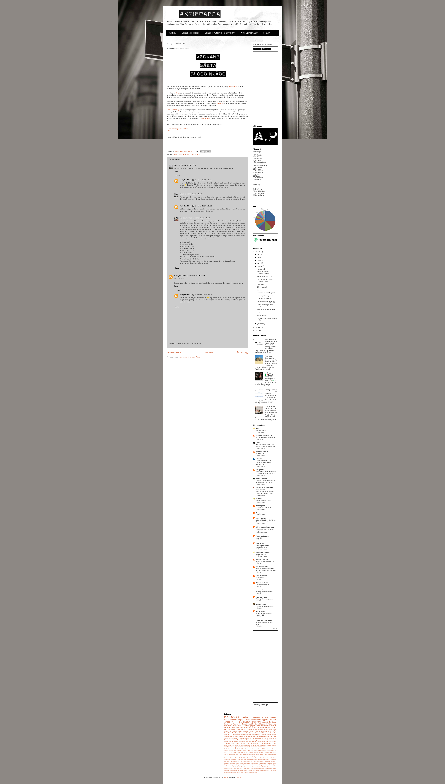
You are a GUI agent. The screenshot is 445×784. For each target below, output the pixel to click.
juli (258, 254)
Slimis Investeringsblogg (265, 527)
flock (274, 768)
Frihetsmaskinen (262, 566)
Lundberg (226, 756)
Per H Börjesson (238, 759)
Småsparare (255, 763)
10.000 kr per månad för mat (264, 606)
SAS (271, 761)
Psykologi (247, 761)
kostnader (263, 745)
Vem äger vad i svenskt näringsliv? (220, 33)
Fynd (225, 752)
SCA (252, 724)
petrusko (259, 459)
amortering (227, 745)
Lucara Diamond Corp (270, 754)
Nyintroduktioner (253, 720)
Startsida (172, 33)
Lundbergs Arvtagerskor (265, 296)
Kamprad (267, 752)
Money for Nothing (173, 110)
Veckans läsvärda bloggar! (266, 293)
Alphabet (273, 747)
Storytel (226, 765)
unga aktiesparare (250, 727)
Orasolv (257, 757)
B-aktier (233, 748)
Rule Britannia (266, 761)
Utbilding (264, 766)
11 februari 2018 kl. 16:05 (196, 276)
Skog (233, 727)
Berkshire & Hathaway (251, 748)
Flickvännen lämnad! (264, 299)
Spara (226, 731)
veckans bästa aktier (247, 747)
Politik (270, 729)
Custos (274, 748)
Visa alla (275, 628)
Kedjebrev (273, 752)
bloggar (175, 154)
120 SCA (256, 174)
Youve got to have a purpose (265, 599)
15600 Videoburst (259, 192)
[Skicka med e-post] (201, 151)
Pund (252, 761)
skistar (257, 722)
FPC (267, 724)
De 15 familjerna (237, 750)
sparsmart (238, 747)
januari (259, 324)
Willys (238, 729)
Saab (274, 761)
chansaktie (261, 768)
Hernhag (251, 740)
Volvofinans (240, 768)
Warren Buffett (255, 734)
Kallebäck (261, 752)
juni (258, 257)
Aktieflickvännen (269, 717)
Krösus (210, 112)
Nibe (254, 741)
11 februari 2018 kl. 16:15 (203, 295)
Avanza (245, 726)
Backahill (237, 748)
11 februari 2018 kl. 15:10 (187, 165)
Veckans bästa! (262, 315)
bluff (234, 736)
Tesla (232, 743)
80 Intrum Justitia (259, 195)
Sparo (178, 93)
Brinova (269, 738)
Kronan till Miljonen (263, 552)
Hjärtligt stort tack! (261, 554)
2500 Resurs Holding (260, 165)
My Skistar (249, 741)
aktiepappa (241, 720)
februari (260, 269)
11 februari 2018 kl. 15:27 (193, 194)
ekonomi (243, 729)
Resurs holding (240, 722)
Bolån (274, 731)
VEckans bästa (194, 154)
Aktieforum (235, 738)
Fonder (226, 734)
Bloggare (264, 720)
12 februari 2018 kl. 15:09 (201, 218)
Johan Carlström (248, 752)
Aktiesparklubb (266, 747)
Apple (225, 748)
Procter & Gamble (234, 761)
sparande (231, 747)
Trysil (250, 766)
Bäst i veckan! (262, 287)
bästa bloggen (184, 154)
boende (234, 745)
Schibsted (232, 763)
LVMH (169, 131)
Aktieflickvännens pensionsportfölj (263, 272)
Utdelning (256, 717)
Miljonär (259, 756)
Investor (250, 722)
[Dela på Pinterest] (210, 151)
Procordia (226, 761)
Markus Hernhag (229, 741)
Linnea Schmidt (205, 118)
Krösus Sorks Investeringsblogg (262, 544)
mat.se (258, 736)
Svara (176, 171)
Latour (257, 754)
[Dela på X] (205, 151)
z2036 (258, 443)
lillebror (269, 745)
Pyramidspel (269, 356)
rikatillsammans (265, 736)
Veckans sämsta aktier (230, 768)
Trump (237, 743)
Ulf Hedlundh (254, 743)
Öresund (251, 731)
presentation (263, 770)
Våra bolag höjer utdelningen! (266, 309)
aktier (233, 720)
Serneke (244, 763)
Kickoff (264, 740)
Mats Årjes (238, 741)
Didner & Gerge (249, 733)
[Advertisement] (265, 87)
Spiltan (259, 290)
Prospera (242, 761)
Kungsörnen (232, 754)
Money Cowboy (261, 479)
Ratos (233, 729)
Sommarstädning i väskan (264, 500)
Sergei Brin (239, 763)
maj (258, 260)
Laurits (261, 754)
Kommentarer (271, 740)
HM (232, 722)
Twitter (235, 731)
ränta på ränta (271, 770)
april (259, 263)
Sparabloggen (262, 763)
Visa (241, 734)
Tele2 (230, 731)
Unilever (259, 766)
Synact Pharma (265, 765)
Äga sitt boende (253, 772)
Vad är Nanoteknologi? (264, 276)
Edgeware (260, 750)
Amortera (254, 729)
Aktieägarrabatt (244, 738)
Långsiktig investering (264, 620)
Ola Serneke (250, 757)
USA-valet (254, 766)
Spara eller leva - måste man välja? (271, 407)
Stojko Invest (260, 611)
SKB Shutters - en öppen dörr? (265, 437)
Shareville (227, 727)
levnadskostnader (243, 770)
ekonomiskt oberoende (244, 745)
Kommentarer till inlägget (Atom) (189, 357)
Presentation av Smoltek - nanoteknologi (265, 280)
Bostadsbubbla (260, 724)
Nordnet (273, 726)
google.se (256, 745)
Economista (254, 750)
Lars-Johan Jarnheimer (249, 754)
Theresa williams (186, 218)
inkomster (226, 770)
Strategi (231, 765)
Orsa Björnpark (267, 757)
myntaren (259, 498)
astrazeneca (247, 768)
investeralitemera (262, 590)
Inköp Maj (259, 538)
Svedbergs (236, 765)
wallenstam (258, 747)
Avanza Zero (262, 738)
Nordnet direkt (234, 757)
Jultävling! (268, 373)
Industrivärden (265, 726)
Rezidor (256, 761)
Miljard (254, 756)
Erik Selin (273, 733)
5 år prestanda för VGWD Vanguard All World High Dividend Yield (263, 462)
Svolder (227, 720)
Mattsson (240, 756)
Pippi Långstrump (248, 759)
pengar (250, 770)
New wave (269, 756)
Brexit (226, 733)
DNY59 (226, 777)
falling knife (239, 736)
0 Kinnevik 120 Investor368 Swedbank (258, 169)
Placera (255, 759)
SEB (274, 729)
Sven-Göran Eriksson (245, 765)
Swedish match (256, 765)
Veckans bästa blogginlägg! (266, 302)
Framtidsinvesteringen (264, 435)
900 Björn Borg (258, 172)
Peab (270, 741)
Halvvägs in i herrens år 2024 (265, 592)
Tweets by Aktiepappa (260, 705)
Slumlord (249, 763)
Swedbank (239, 727)
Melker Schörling (248, 756)
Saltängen (227, 763)
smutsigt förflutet (236, 772)
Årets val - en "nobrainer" (263, 507)
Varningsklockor (271, 766)
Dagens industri (228, 750)
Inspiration (257, 740)
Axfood (227, 722)
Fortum (274, 750)
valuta (246, 772)
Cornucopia (228, 740)
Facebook (244, 740)
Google (273, 727)
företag (245, 731)
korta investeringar (249, 736)
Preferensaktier (262, 759)
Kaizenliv (256, 752)
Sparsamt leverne (262, 559)
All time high (253, 738)
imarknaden (233, 86)
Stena (274, 763)
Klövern (226, 754)
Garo (229, 752)
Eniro (264, 750)
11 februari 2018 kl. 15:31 (203, 206)
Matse (244, 741)
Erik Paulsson (265, 733)
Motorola (263, 756)
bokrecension (254, 768)
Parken (232, 759)
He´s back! (260, 284)
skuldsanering (228, 772)
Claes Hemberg (233, 733)
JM (230, 734)
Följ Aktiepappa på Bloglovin (262, 44)
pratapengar (256, 770)
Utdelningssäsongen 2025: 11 (265, 561)
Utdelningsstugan (265, 743)
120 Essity (256, 176)
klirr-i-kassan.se (261, 575)
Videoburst (236, 724)
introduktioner (233, 770)
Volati (274, 743)
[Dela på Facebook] (208, 151)
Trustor (242, 743)
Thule (270, 765)
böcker (240, 731)
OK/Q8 (240, 757)
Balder (242, 748)
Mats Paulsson (234, 756)
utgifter (243, 772)
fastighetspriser (269, 768)
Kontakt (266, 33)
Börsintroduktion (240, 717)
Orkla (261, 757)
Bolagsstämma (245, 724)
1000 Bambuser (258, 193)
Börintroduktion (262, 748)
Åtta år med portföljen (262, 585)
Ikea (242, 752)
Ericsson (257, 733)
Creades (241, 733)
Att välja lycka (261, 604)
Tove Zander (244, 766)
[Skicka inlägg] (197, 151)
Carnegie (269, 748)
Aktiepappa (260, 470)
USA (247, 743)
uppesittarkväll (237, 726)
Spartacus (269, 763)
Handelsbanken (263, 729)
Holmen (226, 724)
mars (259, 266)
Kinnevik (272, 720)
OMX (244, 757)
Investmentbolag (265, 722)
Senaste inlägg (174, 352)
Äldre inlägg (242, 352)
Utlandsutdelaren (262, 583)
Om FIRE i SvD (260, 453)
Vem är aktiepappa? (190, 33)
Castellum (259, 178)
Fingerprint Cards (254, 726)
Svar (178, 176)
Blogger (238, 777)
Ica (231, 724)
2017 (257, 327)
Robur (260, 761)
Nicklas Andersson (262, 741)
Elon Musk (236, 740)
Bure (274, 738)
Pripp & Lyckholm (271, 759)
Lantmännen (236, 734)
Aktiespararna (266, 731)
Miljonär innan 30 (262, 451)
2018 (257, 252)
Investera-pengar (262, 597)
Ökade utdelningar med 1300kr (177, 129)
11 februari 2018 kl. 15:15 (203, 180)
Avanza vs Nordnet (271, 339)
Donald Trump (246, 750)
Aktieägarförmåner (249, 33)
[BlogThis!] (203, 151)
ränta (249, 729)
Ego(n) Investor (261, 518)
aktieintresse (265, 734)
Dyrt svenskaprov (261, 430)
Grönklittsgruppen (235, 752)
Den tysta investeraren (264, 513)
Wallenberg (247, 734)
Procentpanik (260, 506)
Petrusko (219, 103)
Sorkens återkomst (261, 547)
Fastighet (269, 750)
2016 (257, 330)
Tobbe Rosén (237, 766)
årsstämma (258, 731)
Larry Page (239, 754)
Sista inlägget (260, 577)
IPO (226, 717)
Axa (229, 748)
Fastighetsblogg (185, 180)
